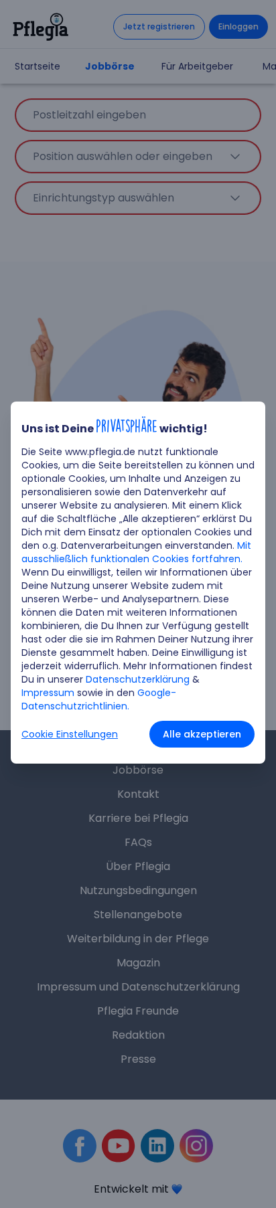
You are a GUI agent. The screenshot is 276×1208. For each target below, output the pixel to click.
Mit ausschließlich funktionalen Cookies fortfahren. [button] (136, 552)
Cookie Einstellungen (69, 734)
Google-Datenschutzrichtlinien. (98, 699)
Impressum (47, 692)
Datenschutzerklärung (138, 679)
